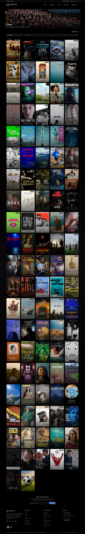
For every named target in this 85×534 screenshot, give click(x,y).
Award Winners (27, 522)
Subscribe (52, 503)
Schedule (52, 4)
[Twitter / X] (13, 521)
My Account (73, 1)
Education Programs (47, 520)
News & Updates (28, 524)
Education (74, 4)
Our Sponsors (46, 526)
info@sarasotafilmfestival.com (69, 515)
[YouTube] (16, 521)
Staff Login (77, 532)
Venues (26, 516)
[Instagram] (10, 521)
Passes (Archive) (28, 518)
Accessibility (72, 532)
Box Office (27, 520)
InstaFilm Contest (47, 524)
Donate (45, 518)
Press (69, 532)
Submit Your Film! (46, 516)
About (59, 4)
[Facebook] (7, 521)
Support (66, 4)
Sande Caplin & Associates (42, 532)
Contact (66, 532)
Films (45, 4)
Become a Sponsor (47, 514)
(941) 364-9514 (66, 517)
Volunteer (45, 512)
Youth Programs (46, 522)
